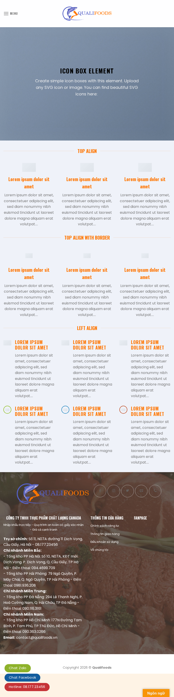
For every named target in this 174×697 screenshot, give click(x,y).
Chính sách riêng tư (104, 526)
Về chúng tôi (99, 550)
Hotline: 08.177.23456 (27, 686)
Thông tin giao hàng (105, 534)
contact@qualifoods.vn (36, 637)
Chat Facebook (22, 677)
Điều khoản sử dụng (104, 542)
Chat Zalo (18, 667)
